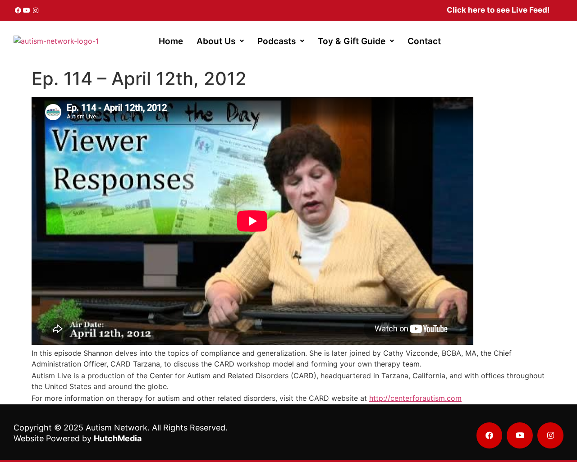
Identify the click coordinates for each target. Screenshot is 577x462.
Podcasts (276, 41)
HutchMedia (118, 438)
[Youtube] (27, 10)
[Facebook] (18, 10)
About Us (216, 41)
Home (171, 41)
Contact (424, 41)
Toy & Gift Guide (351, 41)
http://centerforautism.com (415, 398)
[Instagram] (35, 10)
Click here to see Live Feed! (498, 9)
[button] (220, 41)
